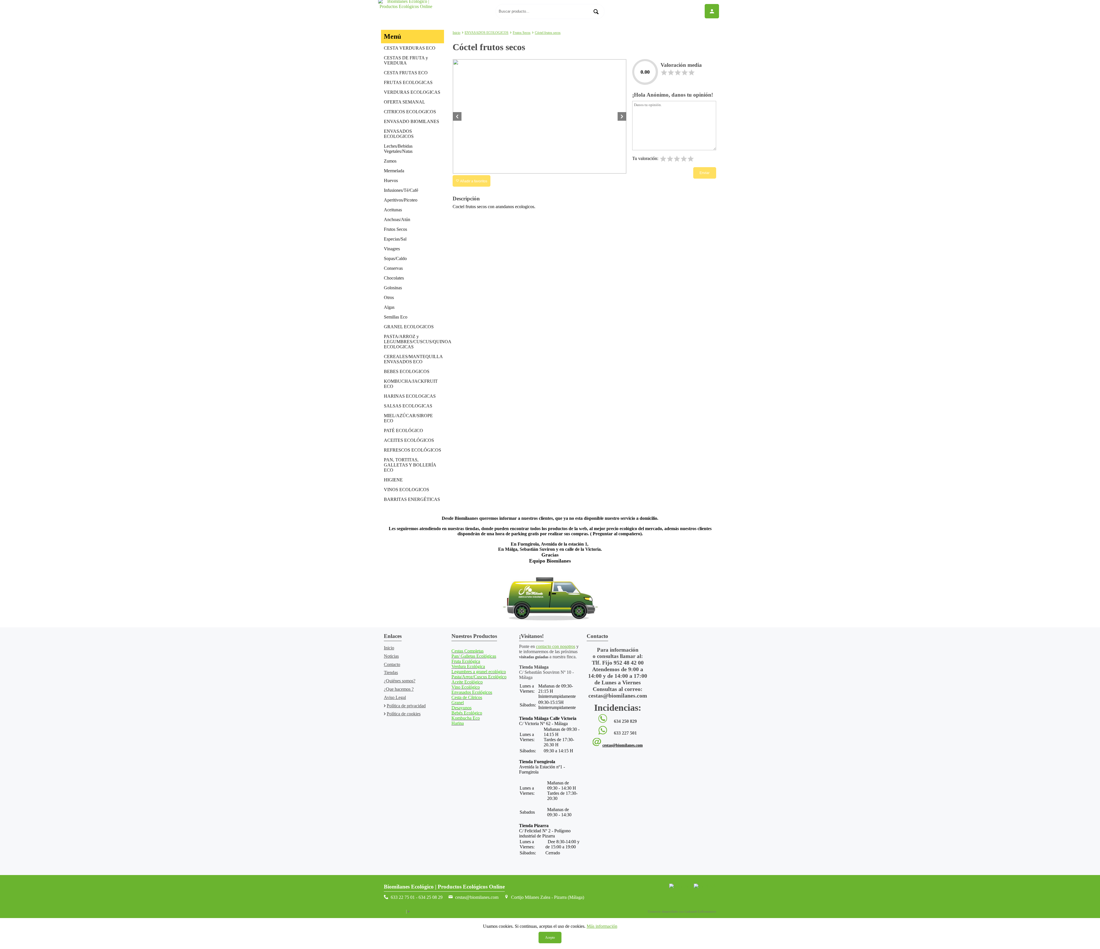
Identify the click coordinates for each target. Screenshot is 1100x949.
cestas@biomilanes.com (622, 745)
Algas (389, 307)
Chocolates (394, 278)
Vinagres (392, 248)
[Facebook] (705, 886)
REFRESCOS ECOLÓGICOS (412, 450)
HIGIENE (393, 479)
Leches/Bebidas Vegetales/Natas (398, 149)
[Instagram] (680, 886)
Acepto (550, 938)
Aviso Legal (395, 697)
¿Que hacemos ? (399, 689)
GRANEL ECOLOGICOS (409, 326)
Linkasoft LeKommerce (700, 911)
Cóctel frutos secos (548, 33)
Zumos (390, 161)
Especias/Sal (395, 239)
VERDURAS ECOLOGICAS (412, 92)
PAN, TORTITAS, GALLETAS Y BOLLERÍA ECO (410, 464)
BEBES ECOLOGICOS (406, 371)
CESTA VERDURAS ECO (409, 48)
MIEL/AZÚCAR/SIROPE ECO (408, 418)
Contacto (392, 664)
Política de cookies (404, 713)
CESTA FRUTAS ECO (406, 72)
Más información (602, 926)
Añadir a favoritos (473, 181)
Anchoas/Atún (397, 219)
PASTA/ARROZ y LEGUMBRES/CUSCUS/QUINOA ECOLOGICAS (414, 341)
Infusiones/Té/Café (401, 190)
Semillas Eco (395, 317)
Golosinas (393, 287)
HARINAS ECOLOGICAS (410, 396)
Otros (389, 297)
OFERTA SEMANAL (404, 101)
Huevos (391, 180)
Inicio (456, 33)
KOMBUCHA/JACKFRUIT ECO (411, 384)
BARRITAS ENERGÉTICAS (412, 499)
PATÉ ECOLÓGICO (403, 430)
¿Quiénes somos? (399, 680)
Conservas (393, 268)
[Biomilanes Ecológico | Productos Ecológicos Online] (435, 11)
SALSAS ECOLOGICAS (408, 405)
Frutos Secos (395, 229)
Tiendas (391, 672)
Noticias (391, 656)
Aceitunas (393, 209)
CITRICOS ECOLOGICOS (410, 111)
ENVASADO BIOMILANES (411, 121)
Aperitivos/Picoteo (400, 200)
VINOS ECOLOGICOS (406, 489)
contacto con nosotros (555, 646)
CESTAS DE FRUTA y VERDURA (406, 60)
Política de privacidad (406, 705)
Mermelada (394, 170)
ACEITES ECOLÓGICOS (409, 440)
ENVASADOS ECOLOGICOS (399, 134)
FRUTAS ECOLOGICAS (408, 82)
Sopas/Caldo (395, 258)
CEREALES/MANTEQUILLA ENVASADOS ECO (413, 359)
